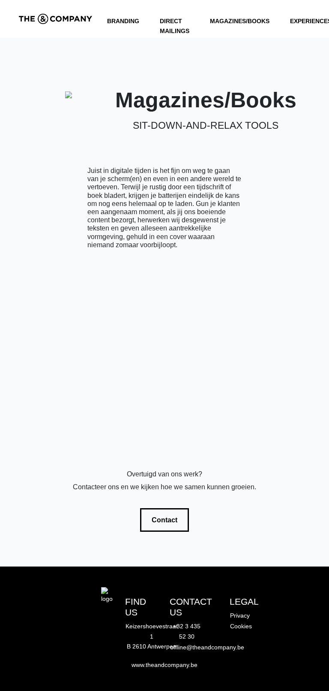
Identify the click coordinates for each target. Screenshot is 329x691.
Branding (123, 21)
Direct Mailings (174, 21)
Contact (164, 520)
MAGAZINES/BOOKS (239, 21)
